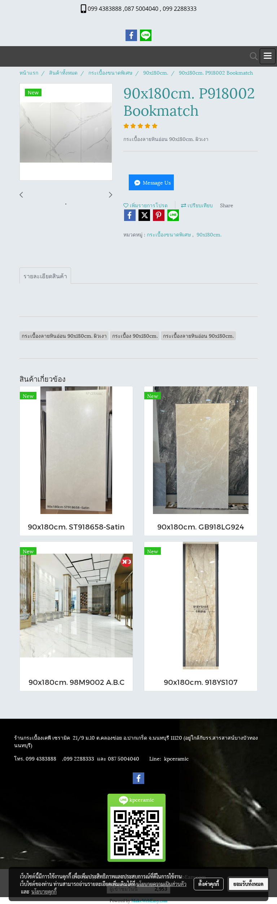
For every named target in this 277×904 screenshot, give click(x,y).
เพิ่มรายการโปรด (148, 205)
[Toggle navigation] (268, 56)
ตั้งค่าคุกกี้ (208, 884)
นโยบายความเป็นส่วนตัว (161, 884)
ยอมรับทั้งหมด (248, 884)
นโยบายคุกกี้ (44, 891)
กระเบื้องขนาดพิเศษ (169, 234)
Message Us (156, 182)
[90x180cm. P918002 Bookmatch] (66, 132)
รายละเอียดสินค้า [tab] (45, 275)
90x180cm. (209, 234)
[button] (251, 56)
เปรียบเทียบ (199, 205)
